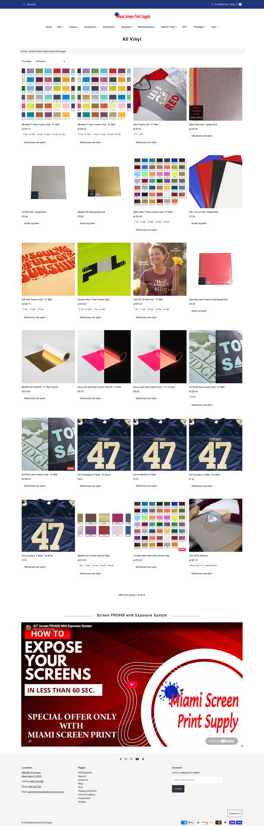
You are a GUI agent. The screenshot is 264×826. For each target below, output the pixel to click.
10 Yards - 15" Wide (43, 134)
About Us (82, 776)
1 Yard (136, 222)
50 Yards (166, 222)
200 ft (141, 134)
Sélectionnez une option (34, 142)
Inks (59, 27)
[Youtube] (137, 759)
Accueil (23, 51)
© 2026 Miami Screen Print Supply (37, 822)
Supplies (126, 27)
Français (233, 813)
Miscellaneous (146, 27)
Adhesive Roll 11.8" (196, 566)
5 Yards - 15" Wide (29, 134)
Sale (214, 27)
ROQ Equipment (85, 772)
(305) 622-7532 (34, 786)
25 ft (135, 134)
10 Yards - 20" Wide (99, 134)
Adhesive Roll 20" (211, 566)
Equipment (90, 27)
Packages (199, 27)
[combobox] (76, 4)
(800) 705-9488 (36, 781)
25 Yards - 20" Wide (114, 134)
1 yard (136, 309)
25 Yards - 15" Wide (58, 134)
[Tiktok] (143, 759)
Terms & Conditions (86, 794)
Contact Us (83, 780)
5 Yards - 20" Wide (84, 134)
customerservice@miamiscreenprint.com (46, 791)
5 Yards (143, 222)
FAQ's (80, 787)
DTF (184, 27)
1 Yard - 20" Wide (99, 309)
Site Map (82, 802)
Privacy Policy (84, 798)
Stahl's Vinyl (168, 27)
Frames (73, 27)
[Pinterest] (131, 759)
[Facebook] (120, 759)
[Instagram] (126, 759)
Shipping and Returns (87, 791)
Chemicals (109, 27)
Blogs (80, 783)
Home (49, 27)
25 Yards (158, 222)
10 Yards (150, 222)
